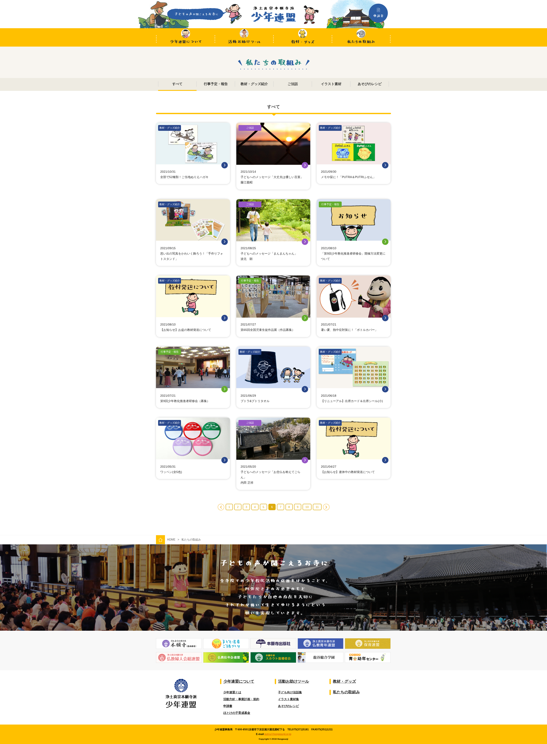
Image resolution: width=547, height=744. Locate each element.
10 (307, 507)
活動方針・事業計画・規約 (241, 699)
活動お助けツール (244, 37)
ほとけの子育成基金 (236, 713)
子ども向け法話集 (290, 692)
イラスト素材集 (288, 699)
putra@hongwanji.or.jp (277, 734)
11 (317, 507)
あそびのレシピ (288, 706)
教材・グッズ (303, 37)
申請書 (227, 706)
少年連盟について (185, 37)
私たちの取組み (361, 37)
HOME (171, 539)
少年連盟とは (232, 692)
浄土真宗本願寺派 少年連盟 (273, 14)
